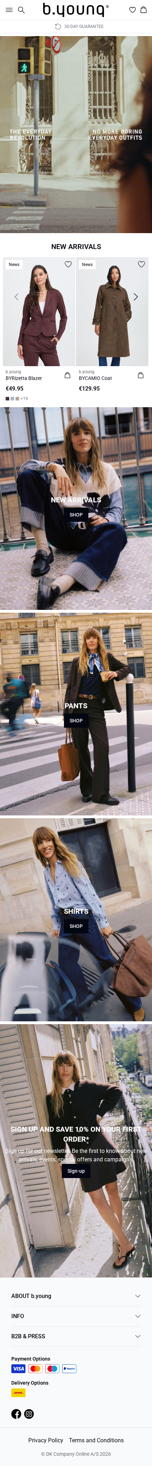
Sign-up (76, 1171)
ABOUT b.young (31, 1296)
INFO (17, 1316)
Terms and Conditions (96, 1440)
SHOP (76, 515)
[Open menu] (7, 10)
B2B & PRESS (28, 1336)
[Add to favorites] (68, 264)
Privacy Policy (45, 1440)
